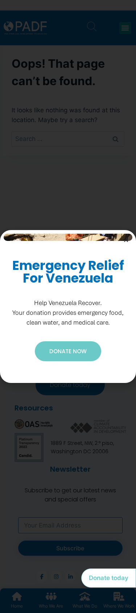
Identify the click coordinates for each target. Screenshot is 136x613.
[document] (68, 306)
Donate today (108, 577)
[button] (126, 240)
